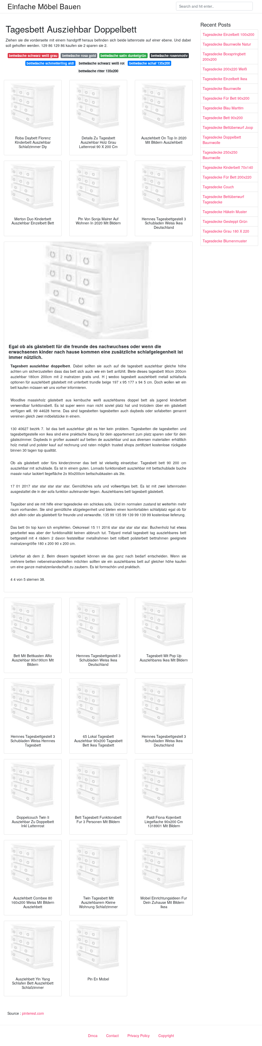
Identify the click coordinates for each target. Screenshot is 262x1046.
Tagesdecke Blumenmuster (225, 240)
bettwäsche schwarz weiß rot (101, 63)
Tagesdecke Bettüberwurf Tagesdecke (223, 199)
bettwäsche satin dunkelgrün (123, 55)
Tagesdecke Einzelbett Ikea (225, 78)
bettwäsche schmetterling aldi (50, 63)
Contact (112, 1035)
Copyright (166, 1035)
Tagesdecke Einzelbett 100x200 (228, 34)
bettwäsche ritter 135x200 (98, 70)
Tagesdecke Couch (218, 186)
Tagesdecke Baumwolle (222, 88)
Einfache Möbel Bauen (44, 6)
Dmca (92, 1035)
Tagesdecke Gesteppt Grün (225, 221)
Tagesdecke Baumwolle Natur (227, 44)
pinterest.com (33, 1013)
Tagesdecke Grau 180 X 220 (226, 231)
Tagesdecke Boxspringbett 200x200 (224, 56)
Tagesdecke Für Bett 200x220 (227, 177)
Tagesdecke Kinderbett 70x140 (228, 167)
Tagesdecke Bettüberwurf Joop (228, 127)
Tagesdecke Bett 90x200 (223, 117)
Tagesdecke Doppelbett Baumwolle (222, 139)
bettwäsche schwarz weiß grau (33, 55)
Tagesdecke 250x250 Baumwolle (220, 155)
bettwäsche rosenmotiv (169, 55)
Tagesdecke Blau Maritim (223, 107)
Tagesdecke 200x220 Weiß (225, 68)
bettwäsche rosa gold (79, 55)
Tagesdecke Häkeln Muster (225, 211)
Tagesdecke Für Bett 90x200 (226, 98)
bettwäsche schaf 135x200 (149, 63)
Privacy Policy (138, 1035)
